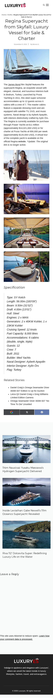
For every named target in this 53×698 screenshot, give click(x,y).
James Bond (14, 84)
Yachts (10, 15)
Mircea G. (36, 44)
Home (4, 15)
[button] (43, 4)
